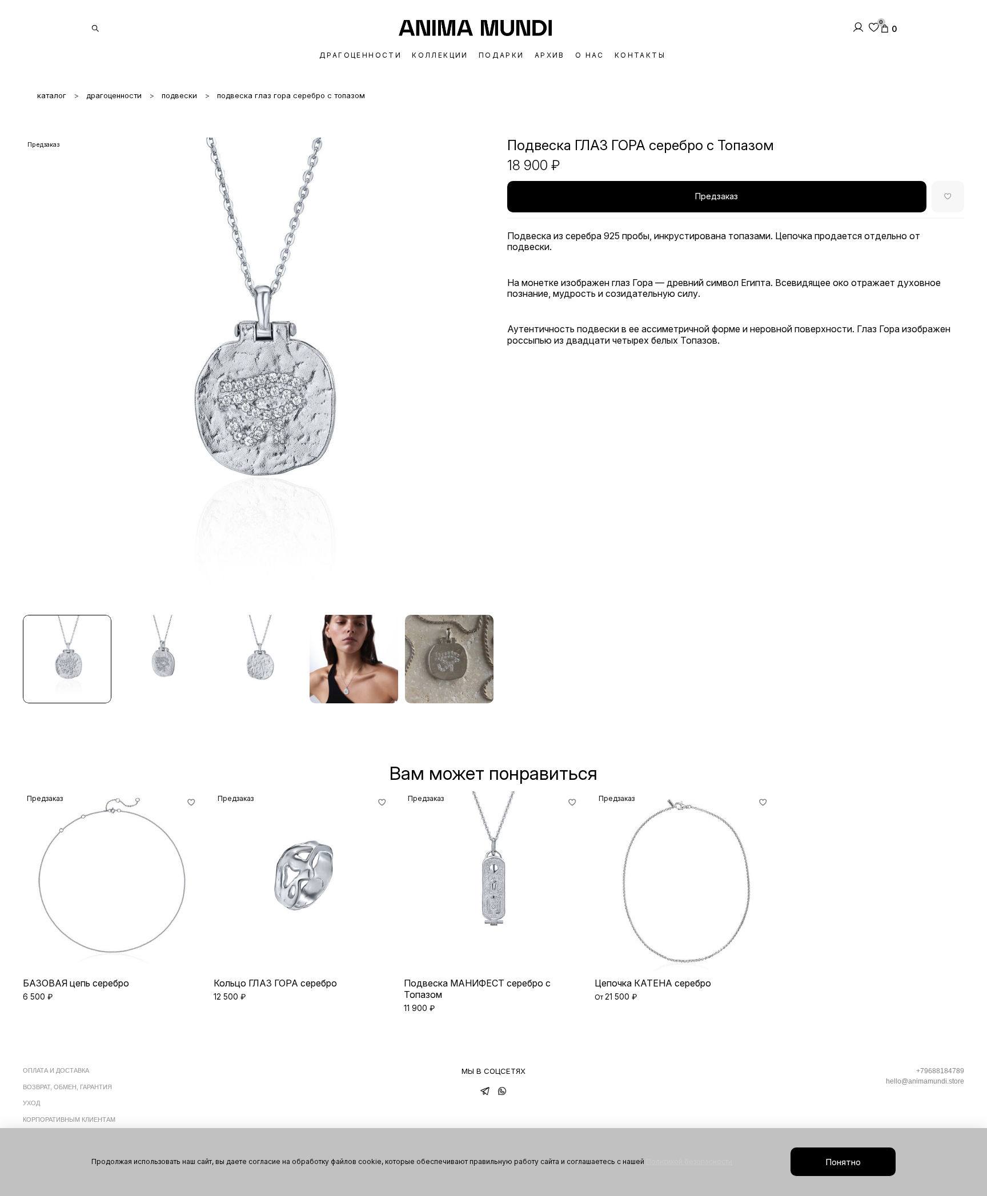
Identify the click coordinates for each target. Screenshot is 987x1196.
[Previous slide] (36, 373)
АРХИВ (550, 55)
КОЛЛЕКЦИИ (440, 55)
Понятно (843, 1162)
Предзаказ (716, 196)
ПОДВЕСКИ (179, 95)
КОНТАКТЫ (640, 55)
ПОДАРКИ (501, 55)
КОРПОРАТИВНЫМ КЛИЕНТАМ (69, 1119)
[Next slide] (480, 373)
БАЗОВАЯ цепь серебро (76, 983)
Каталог (51, 95)
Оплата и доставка (56, 1070)
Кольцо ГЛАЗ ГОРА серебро (275, 983)
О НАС (589, 55)
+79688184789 (940, 1071)
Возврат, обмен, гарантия (67, 1087)
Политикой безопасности (689, 1161)
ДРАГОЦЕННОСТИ (360, 55)
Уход (31, 1103)
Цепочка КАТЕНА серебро (653, 983)
